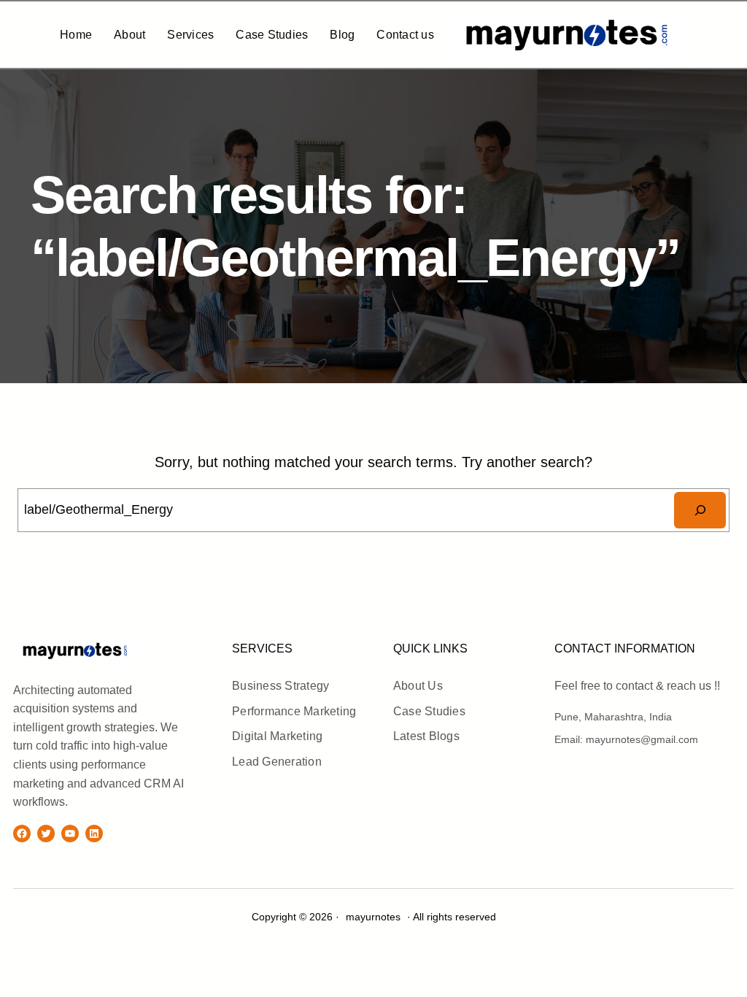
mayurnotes (170, 650)
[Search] (700, 510)
